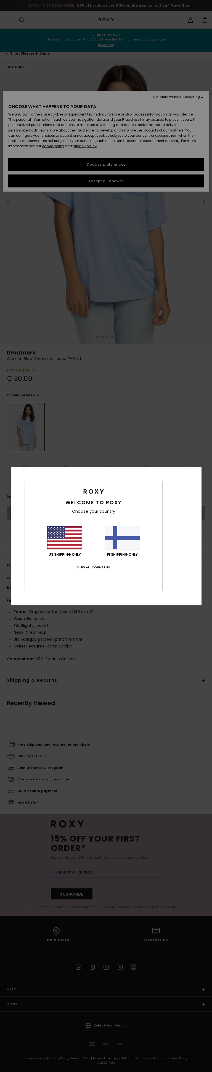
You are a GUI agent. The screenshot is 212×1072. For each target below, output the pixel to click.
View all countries (93, 567)
